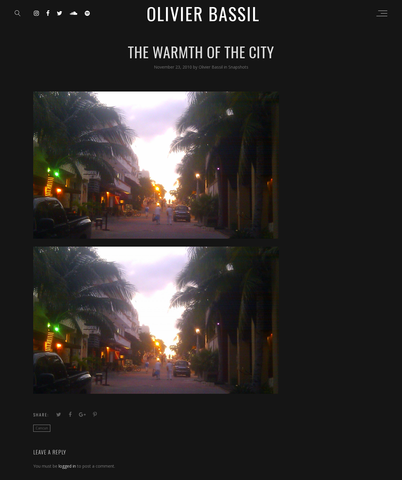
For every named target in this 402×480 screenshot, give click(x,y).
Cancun (42, 428)
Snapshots (238, 67)
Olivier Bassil (211, 67)
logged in (67, 466)
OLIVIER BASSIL (203, 13)
